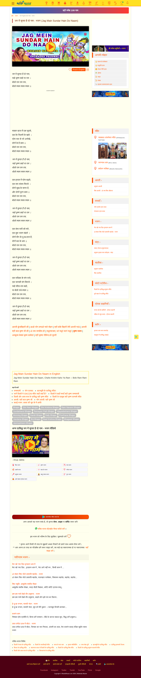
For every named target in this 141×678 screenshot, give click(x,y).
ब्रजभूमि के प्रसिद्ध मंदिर (100, 644)
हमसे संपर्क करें (57, 664)
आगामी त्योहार (101, 55)
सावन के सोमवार (102, 61)
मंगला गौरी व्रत (102, 69)
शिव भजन (17, 465)
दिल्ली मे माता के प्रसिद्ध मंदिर (22, 644)
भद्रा (99, 77)
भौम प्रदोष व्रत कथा (100, 207)
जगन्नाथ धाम (103, 162)
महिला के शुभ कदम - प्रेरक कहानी (104, 314)
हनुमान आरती (98, 186)
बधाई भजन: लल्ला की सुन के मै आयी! (28, 402)
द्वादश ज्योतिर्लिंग (72, 644)
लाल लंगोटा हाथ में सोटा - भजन (24, 623)
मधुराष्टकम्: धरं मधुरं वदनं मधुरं (59, 331)
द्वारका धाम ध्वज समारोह (101, 330)
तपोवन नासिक (103, 168)
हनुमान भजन (18, 474)
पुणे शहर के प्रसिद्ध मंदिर (101, 294)
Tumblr (72, 670)
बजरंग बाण (16, 614)
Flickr (90, 670)
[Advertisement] (50, 354)
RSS (91, 664)
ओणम (99, 73)
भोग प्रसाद (29, 391)
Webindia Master (82, 673)
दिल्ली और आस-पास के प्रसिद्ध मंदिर (24, 650)
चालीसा (55, 660)
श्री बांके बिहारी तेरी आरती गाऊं (67, 327)
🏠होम (47, 660)
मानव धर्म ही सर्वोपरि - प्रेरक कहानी (104, 310)
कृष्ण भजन (77, 331)
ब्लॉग (94, 660)
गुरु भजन (68, 474)
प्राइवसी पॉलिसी (70, 664)
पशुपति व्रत (101, 65)
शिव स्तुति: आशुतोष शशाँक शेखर (24, 584)
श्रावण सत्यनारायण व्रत (105, 84)
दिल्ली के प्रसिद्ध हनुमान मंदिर (102, 289)
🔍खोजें (98, 664)
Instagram (54, 670)
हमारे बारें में (46, 664)
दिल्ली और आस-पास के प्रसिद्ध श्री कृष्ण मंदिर (31, 397)
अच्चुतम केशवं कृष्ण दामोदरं (23, 335)
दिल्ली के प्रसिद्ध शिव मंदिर (66, 647)
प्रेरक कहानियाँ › (102, 303)
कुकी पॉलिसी (82, 664)
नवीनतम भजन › (22, 557)
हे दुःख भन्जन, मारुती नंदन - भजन (25, 604)
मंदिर (97, 131)
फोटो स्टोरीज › (101, 283)
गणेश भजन (69, 469)
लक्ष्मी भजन (18, 469)
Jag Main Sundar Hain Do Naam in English (37, 373)
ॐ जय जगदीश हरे (37, 331)
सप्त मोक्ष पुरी (85, 644)
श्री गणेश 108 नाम (70, 10)
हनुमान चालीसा (98, 269)
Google (98, 670)
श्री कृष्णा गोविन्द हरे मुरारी (45, 335)
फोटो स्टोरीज (77, 660)
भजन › (98, 221)
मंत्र (62, 660)
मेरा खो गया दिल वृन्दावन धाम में (23, 564)
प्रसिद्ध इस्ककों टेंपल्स (117, 644)
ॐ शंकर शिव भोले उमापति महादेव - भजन (27, 574)
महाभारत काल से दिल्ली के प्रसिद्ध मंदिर (42, 647)
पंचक (99, 80)
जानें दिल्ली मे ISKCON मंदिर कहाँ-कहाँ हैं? (30, 394)
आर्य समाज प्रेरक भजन (21, 479)
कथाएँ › (98, 200)
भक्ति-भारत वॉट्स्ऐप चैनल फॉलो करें (51, 529)
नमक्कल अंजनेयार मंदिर (107, 137)
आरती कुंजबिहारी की (20, 327)
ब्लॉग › (98, 324)
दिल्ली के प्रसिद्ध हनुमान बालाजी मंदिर (89, 647)
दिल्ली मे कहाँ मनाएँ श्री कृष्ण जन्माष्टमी (64, 394)
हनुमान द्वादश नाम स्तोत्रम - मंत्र (103, 252)
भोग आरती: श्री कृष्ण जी (45, 400)
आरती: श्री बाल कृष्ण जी (23, 400)
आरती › (98, 180)
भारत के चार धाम (59, 644)
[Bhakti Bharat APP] (136, 337)
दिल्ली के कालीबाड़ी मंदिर (42, 644)
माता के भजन (44, 469)
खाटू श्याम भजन (45, 474)
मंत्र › (97, 242)
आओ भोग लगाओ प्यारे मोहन (41, 327)
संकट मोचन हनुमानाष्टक (101, 248)
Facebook (44, 670)
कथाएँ (68, 660)
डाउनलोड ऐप (110, 664)
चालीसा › (99, 262)
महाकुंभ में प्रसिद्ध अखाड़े (101, 335)
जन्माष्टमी (17, 391)
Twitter (64, 670)
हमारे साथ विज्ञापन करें (33, 664)
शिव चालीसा (97, 273)
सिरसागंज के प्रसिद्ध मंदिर (47, 650)
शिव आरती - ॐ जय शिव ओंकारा (103, 191)
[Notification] (127, 2)
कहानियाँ (87, 660)
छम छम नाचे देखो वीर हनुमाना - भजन (26, 594)
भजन (16, 16)
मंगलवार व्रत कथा (99, 211)
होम (12, 16)
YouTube (81, 670)
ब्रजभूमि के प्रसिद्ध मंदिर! (46, 391)
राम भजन (68, 465)
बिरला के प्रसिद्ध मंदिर (20, 647)
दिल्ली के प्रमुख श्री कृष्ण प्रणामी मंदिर (66, 397)
